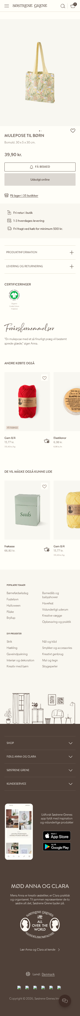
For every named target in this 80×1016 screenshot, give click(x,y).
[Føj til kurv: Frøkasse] (46, 549)
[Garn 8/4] (27, 401)
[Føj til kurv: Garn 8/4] (46, 441)
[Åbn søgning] (63, 6)
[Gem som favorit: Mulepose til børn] (73, 130)
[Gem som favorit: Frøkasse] (44, 486)
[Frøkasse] (27, 510)
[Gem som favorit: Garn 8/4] (44, 378)
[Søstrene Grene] (30, 6)
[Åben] (6, 5)
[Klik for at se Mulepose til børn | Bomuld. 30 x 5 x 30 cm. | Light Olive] (40, 72)
